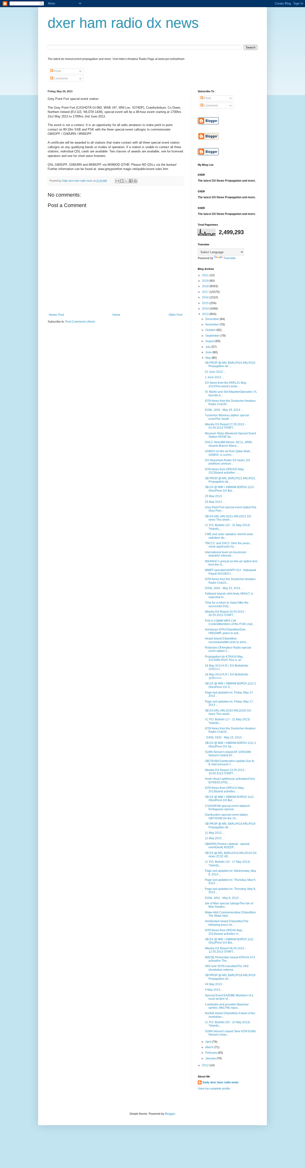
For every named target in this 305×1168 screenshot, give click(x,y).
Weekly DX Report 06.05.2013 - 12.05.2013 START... (225, 950)
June (209, 352)
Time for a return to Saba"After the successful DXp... (227, 604)
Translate (230, 258)
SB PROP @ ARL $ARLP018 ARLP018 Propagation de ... (230, 977)
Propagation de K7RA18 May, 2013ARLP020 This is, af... (224, 658)
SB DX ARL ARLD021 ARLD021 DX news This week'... (228, 518)
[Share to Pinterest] (135, 181)
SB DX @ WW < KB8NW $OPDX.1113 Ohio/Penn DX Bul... (229, 488)
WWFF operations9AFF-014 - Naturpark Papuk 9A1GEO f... (230, 571)
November (212, 324)
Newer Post (56, 314)
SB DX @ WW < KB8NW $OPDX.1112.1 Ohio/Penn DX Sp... (230, 744)
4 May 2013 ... (214, 989)
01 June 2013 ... (215, 371)
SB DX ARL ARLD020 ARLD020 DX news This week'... (228, 712)
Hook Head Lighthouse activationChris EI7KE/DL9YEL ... (230, 780)
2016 (205, 297)
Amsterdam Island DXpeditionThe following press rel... (227, 923)
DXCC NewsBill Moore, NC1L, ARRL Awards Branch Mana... (229, 444)
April (208, 1041)
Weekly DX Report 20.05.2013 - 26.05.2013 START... (225, 613)
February (211, 1052)
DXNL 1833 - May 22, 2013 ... (224, 588)
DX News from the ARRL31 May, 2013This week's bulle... (226, 384)
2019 (205, 280)
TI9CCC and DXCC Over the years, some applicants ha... (227, 545)
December (212, 319)
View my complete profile (214, 1088)
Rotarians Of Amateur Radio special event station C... (228, 649)
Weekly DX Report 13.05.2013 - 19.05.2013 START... (225, 771)
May (208, 357)
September (212, 335)
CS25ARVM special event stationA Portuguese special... (227, 807)
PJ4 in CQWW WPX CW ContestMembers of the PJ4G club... (230, 622)
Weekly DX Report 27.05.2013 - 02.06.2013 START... (225, 426)
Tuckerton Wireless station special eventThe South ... (227, 417)
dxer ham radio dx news (123, 23)
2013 (205, 314)
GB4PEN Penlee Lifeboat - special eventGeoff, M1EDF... (227, 845)
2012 (205, 1065)
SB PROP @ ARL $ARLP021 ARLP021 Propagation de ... (230, 480)
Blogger (170, 1113)
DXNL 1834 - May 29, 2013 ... (224, 410)
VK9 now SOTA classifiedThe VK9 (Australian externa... (227, 967)
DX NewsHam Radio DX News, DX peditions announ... (227, 462)
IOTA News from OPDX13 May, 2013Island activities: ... (224, 789)
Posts (57, 71)
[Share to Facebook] (130, 181)
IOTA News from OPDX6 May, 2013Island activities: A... (224, 932)
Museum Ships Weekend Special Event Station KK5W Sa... (230, 435)
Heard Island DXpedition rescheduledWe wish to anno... (226, 640)
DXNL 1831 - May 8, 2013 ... (223, 898)
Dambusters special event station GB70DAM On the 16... (226, 816)
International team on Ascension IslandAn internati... (225, 554)
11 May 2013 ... (214, 832)
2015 (205, 303)
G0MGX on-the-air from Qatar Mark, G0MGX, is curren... (228, 453)
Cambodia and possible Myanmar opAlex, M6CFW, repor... (227, 1006)
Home (116, 314)
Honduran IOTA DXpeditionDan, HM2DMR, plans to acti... (225, 631)
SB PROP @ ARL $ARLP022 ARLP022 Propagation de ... (230, 364)
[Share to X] (126, 181)
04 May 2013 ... (215, 984)
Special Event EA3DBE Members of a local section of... (229, 997)
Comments (60, 78)
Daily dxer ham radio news (221, 1082)
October (210, 330)
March (209, 1047)
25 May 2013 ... (215, 496)
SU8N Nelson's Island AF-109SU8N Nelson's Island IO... (228, 753)
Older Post (175, 314)
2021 (205, 275)
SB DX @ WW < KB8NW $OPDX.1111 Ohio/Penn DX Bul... (229, 941)
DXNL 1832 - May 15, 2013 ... (224, 737)
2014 (205, 308)
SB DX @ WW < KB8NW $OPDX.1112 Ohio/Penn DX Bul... (229, 798)
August (210, 341)
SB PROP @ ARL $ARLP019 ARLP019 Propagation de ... (230, 825)
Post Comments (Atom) (80, 321)
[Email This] (117, 181)
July (208, 347)
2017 (205, 292)
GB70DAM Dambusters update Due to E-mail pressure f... (229, 762)
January (211, 1058)
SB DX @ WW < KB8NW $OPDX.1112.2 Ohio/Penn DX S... (230, 685)
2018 (205, 286)
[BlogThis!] (121, 181)
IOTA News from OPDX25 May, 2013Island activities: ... (224, 471)
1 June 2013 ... (214, 377)
